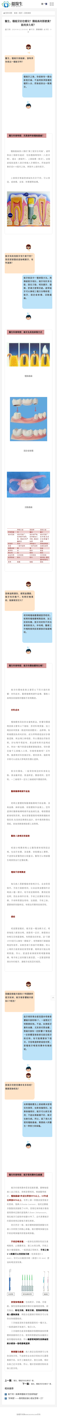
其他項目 (27, 13)
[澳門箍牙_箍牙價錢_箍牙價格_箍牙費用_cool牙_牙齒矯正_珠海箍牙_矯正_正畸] (12, 4)
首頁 (15, 13)
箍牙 (20, 13)
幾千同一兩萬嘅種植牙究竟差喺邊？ (23, 1394)
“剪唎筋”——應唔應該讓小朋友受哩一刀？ (26, 1398)
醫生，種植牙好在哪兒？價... (24, 1381)
